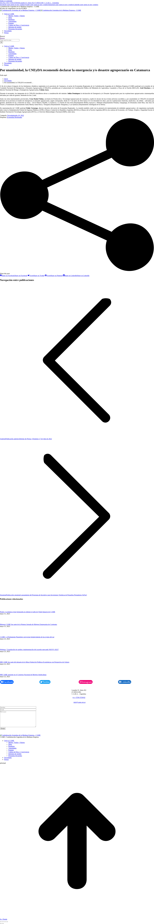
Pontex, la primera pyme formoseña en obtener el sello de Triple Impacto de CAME (27, 612)
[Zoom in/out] (7, 921)
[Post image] (6, 610)
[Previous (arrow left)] (1, 923)
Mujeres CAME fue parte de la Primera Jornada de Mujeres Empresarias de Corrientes (28, 624)
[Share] (3, 921)
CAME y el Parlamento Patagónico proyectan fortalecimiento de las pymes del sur (27, 637)
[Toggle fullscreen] (5, 921)
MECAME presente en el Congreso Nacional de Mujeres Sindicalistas (23, 675)
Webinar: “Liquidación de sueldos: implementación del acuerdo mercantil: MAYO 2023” (29, 649)
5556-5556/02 (78, 697)
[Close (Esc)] (1, 921)
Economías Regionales (14, 117)
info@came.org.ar (79, 702)
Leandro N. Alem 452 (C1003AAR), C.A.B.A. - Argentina (39, 3)
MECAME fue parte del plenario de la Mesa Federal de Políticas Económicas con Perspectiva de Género (34, 662)
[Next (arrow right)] (3, 923)
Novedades (11, 115)
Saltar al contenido (6, 1)
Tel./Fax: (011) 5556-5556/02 (9, 3)
